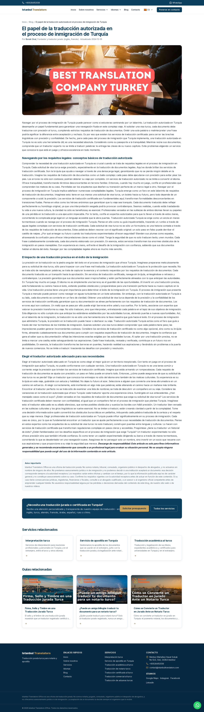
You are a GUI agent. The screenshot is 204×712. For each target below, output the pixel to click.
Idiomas (115, 9)
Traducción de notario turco (117, 668)
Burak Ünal (31, 39)
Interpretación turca (114, 657)
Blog (126, 9)
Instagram (164, 678)
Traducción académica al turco (119, 665)
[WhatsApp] (197, 705)
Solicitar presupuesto (134, 508)
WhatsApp (177, 3)
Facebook (175, 678)
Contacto (135, 9)
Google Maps (152, 678)
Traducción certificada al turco (119, 672)
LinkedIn (150, 682)
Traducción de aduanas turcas (119, 680)
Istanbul (34, 9)
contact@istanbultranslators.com (164, 667)
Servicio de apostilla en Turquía (119, 661)
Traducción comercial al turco (118, 676)
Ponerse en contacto (169, 9)
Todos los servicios (164, 508)
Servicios (100, 9)
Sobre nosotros (86, 9)
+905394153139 (156, 663)
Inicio (73, 9)
